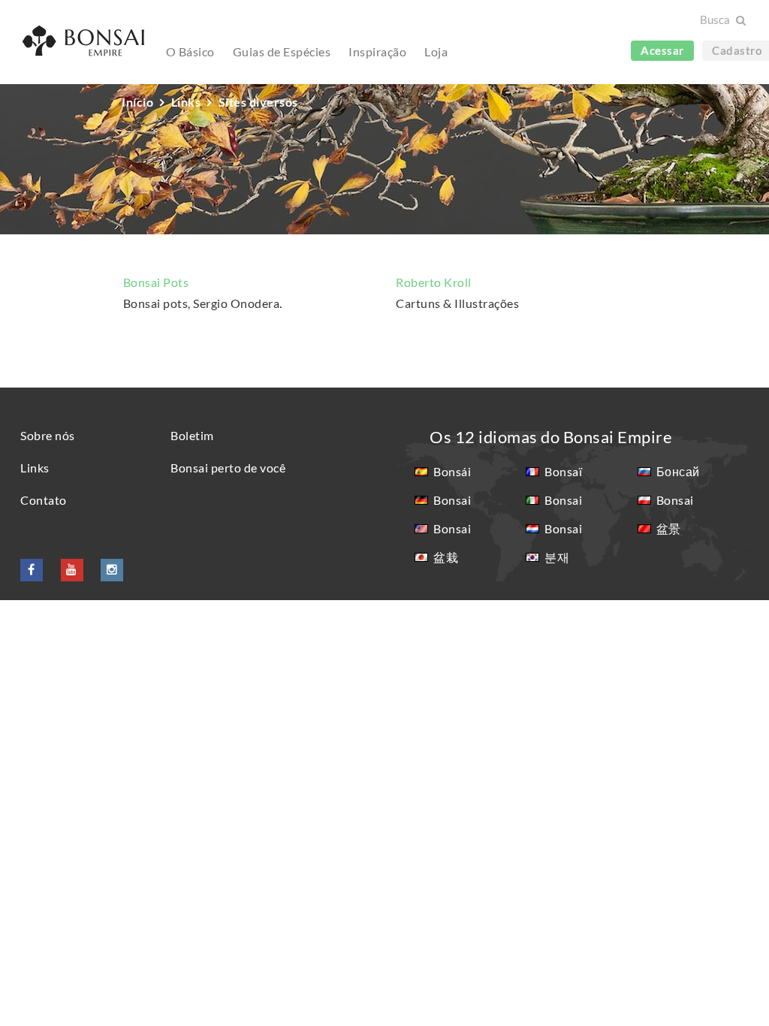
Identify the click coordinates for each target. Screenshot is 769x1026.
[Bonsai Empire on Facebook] (31, 569)
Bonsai (452, 500)
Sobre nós (47, 435)
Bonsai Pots (156, 282)
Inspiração (377, 51)
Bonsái (452, 471)
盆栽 (445, 557)
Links (35, 467)
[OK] (740, 20)
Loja (436, 51)
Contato (43, 500)
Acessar (662, 50)
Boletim (192, 435)
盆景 (668, 528)
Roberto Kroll (434, 282)
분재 (556, 557)
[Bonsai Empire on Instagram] (112, 569)
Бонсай (678, 471)
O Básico (190, 51)
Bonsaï (563, 471)
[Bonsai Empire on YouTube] (72, 569)
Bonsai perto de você (227, 467)
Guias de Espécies (282, 51)
